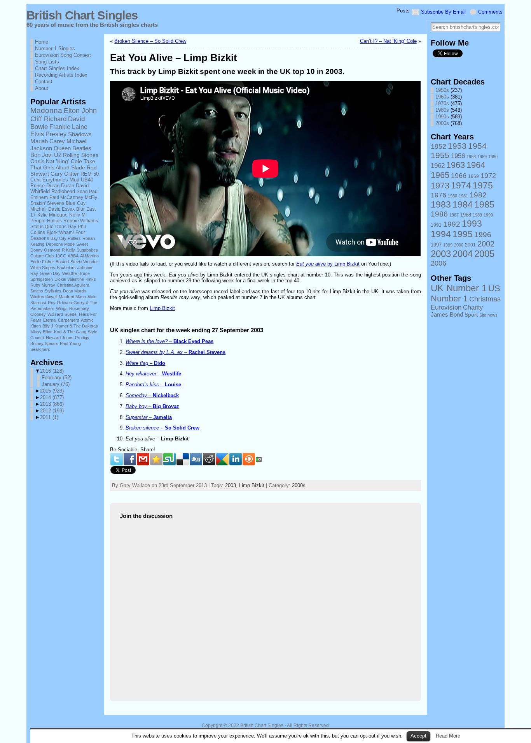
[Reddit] (209, 459)
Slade (78, 167)
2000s (299, 485)
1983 (441, 204)
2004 (462, 253)
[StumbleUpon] (169, 459)
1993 (472, 223)
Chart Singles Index (57, 68)
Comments (490, 12)
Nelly (74, 215)
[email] (143, 459)
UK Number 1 (459, 288)
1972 (488, 175)
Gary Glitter (65, 174)
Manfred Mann (72, 296)
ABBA (73, 256)
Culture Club (42, 256)
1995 (462, 234)
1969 (473, 176)
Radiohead (63, 191)
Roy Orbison (60, 302)
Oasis (37, 161)
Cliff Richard (48, 119)
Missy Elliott (41, 331)
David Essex (61, 209)
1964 (475, 165)
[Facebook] (130, 459)
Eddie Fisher (42, 261)
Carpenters (68, 320)
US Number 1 (465, 293)
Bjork (52, 232)
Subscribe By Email (443, 12)
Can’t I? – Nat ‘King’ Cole (388, 41)
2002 (485, 243)
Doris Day (65, 226)
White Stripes (42, 267)
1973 (440, 185)
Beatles (81, 148)
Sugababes (87, 250)
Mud (74, 180)
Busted (62, 261)
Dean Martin (74, 291)
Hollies (54, 221)
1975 (483, 185)
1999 (447, 245)
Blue (70, 203)
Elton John (80, 110)
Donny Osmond (45, 250)
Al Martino (89, 256)
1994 (441, 234)
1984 (462, 204)
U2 (57, 155)
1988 (465, 215)
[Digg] (196, 459)
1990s (442, 117)
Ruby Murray (42, 285)
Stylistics (53, 291)
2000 (458, 245)
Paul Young (70, 343)
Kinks (91, 279)
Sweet (82, 244)
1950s (442, 90)
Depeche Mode (60, 244)
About (41, 88)
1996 (482, 235)
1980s (442, 110)
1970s (442, 103)
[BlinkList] (249, 459)
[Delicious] (182, 459)
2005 (484, 253)
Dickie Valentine (69, 279)
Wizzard (55, 314)
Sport (471, 315)
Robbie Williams (80, 221)
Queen (62, 148)
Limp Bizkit (162, 308)
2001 (470, 245)
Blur (80, 209)
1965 (440, 175)
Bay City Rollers (66, 238)
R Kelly (68, 250)
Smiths (36, 291)
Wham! (66, 232)
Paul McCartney (66, 197)
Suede (71, 314)
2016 (52, 371)
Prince (37, 185)
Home (41, 42)
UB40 (87, 180)
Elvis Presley (48, 134)
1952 (438, 146)
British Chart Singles (82, 15)
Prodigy (82, 337)
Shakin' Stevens (47, 203)
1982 (478, 195)
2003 (230, 485)
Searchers (40, 349)
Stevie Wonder (84, 261)
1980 (452, 196)
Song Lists (47, 62)
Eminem (39, 197)
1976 (438, 195)
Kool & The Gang (70, 331)
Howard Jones (59, 337)
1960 (493, 156)
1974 (461, 185)
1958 (471, 156)
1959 (482, 156)
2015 (52, 391)
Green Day (50, 273)
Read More (448, 736)
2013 (52, 404)
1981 (463, 196)
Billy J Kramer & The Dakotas (70, 326)
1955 (440, 155)
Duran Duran (60, 185)
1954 (477, 145)
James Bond (447, 315)
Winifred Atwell (43, 296)
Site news (488, 315)
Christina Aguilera (73, 285)
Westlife (69, 273)
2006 (438, 263)
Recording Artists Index (61, 75)
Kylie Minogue (52, 215)
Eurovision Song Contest (63, 55)
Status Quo (42, 226)
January (56, 384)
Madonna (46, 110)
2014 (52, 397)
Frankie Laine (68, 126)
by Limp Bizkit (328, 264)
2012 (52, 411)
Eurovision (446, 307)
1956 (458, 156)
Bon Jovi (41, 155)
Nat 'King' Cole (64, 161)
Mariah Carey (47, 141)
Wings (62, 308)
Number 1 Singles (55, 48)
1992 (451, 224)
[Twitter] (116, 459)
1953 (457, 145)
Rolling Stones (80, 155)
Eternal (49, 320)
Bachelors (66, 267)
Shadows (80, 134)
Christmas (485, 299)
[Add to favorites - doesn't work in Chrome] (156, 459)
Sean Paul (88, 191)
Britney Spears (44, 343)
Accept (418, 736)
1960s (442, 97)
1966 (458, 176)
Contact (43, 82)
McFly (91, 197)
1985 (484, 204)
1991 (436, 225)
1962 (438, 165)
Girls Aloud (56, 167)
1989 (477, 215)
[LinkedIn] (235, 459)
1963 (455, 165)
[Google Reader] (222, 459)
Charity (473, 307)
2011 (49, 417)
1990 (488, 215)
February (57, 377)
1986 (439, 214)
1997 (436, 245)
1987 (454, 215)
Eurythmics (55, 180)
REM (86, 174)
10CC (60, 256)
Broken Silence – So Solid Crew (150, 41)
